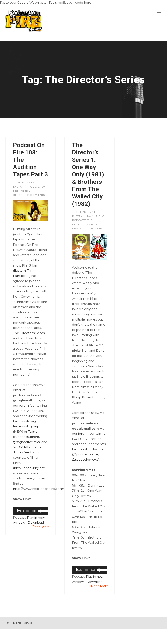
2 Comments (94, 228)
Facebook (80, 449)
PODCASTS (27, 190)
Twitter (33, 431)
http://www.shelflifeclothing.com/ (38, 489)
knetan (18, 186)
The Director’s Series (29, 333)
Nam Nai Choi (96, 216)
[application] (30, 511)
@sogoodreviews (26, 442)
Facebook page (25, 421)
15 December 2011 (83, 211)
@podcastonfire (26, 437)
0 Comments (36, 194)
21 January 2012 (23, 182)
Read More (41, 527)
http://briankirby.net (29, 468)
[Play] (18, 511)
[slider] (43, 510)
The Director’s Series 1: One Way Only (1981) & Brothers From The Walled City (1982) (88, 174)
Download (36, 522)
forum (24, 406)
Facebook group (26, 426)
